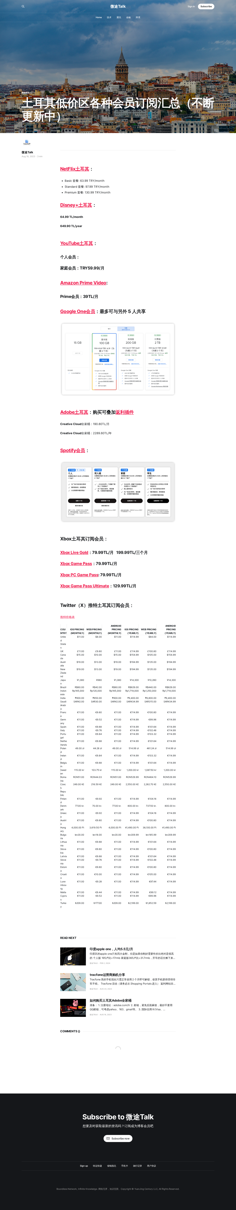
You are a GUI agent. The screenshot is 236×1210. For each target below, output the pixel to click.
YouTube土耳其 (76, 243)
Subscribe (206, 6)
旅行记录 (137, 1165)
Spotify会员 (72, 450)
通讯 (119, 17)
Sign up (84, 1165)
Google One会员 (77, 311)
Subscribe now (121, 1138)
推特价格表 (67, 617)
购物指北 (25, 92)
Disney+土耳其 (76, 205)
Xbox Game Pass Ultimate (84, 585)
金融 (128, 17)
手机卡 (124, 1165)
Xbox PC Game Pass (79, 574)
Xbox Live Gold (74, 552)
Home (99, 17)
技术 (109, 17)
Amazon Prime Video (83, 283)
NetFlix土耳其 (74, 169)
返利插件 (125, 412)
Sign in (191, 6)
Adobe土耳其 (74, 412)
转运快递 (97, 1165)
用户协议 (151, 1165)
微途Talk (118, 6)
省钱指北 (111, 1165)
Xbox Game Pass (76, 563)
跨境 (138, 17)
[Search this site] (23, 6)
